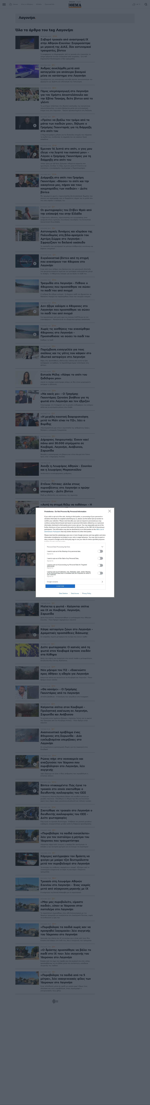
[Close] (110, 512)
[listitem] (75, 547)
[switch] (100, 551)
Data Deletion (63, 593)
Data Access (75, 593)
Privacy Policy (86, 593)
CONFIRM (60, 586)
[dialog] (75, 552)
